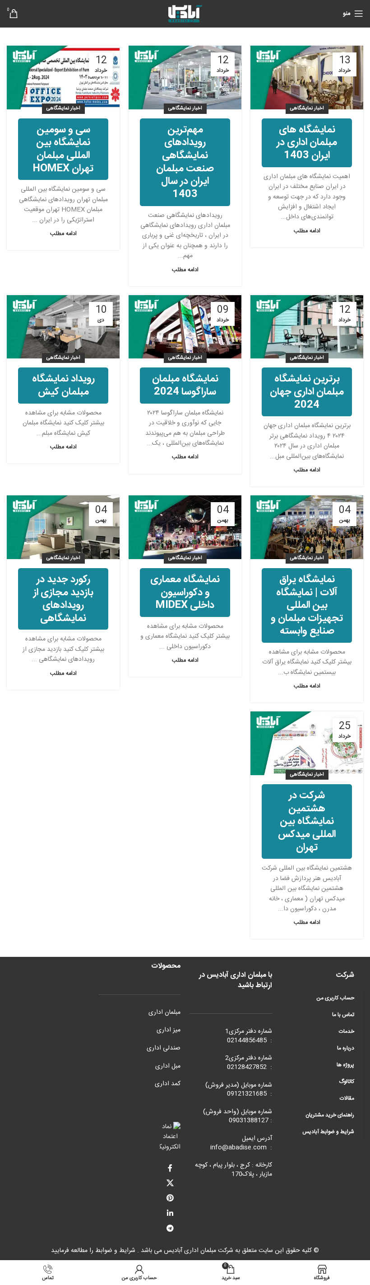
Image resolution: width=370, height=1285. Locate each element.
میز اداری (168, 1030)
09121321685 (247, 1093)
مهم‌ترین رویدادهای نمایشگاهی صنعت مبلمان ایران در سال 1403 (185, 162)
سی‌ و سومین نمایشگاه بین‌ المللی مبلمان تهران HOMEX (63, 149)
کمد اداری (167, 1083)
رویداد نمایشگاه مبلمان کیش (63, 385)
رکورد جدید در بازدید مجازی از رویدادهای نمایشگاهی (63, 598)
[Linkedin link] (170, 1213)
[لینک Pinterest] (170, 1198)
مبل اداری (167, 1066)
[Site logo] (185, 14)
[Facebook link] (170, 1168)
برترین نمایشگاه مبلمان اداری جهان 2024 (307, 392)
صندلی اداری (163, 1048)
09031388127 (248, 1120)
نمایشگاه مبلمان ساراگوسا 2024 (185, 385)
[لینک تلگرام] (170, 1228)
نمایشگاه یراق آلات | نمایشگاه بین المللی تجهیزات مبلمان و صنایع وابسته (307, 605)
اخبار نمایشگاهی (307, 108)
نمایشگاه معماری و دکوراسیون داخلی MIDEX (185, 592)
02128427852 (247, 1067)
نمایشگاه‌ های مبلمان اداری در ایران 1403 (307, 143)
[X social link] (170, 1183)
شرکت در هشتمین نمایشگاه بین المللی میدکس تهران (307, 821)
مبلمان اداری (164, 1012)
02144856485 (247, 1040)
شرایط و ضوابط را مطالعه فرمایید (93, 1250)
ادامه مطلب (307, 231)
